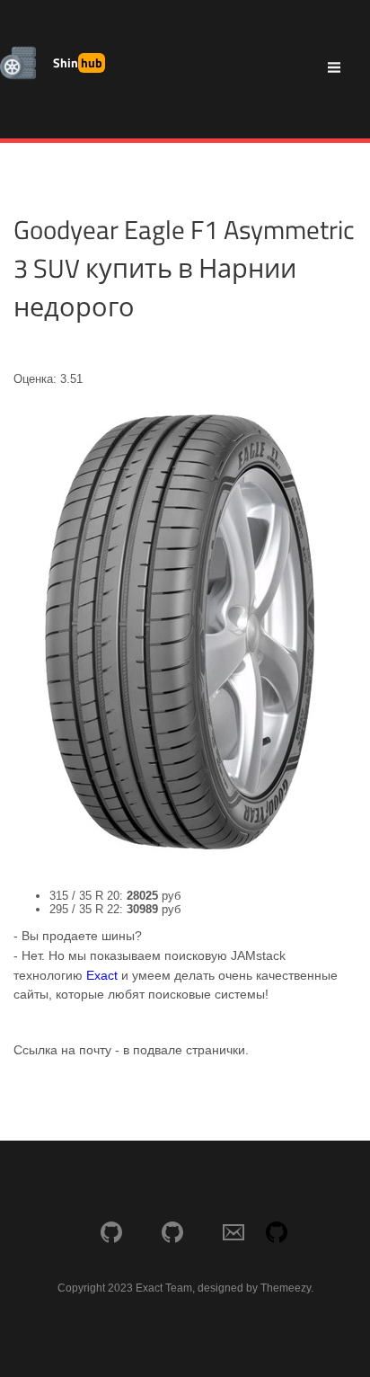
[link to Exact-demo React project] (172, 1234)
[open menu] (334, 69)
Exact (102, 975)
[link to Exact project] (111, 1234)
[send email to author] (233, 1234)
